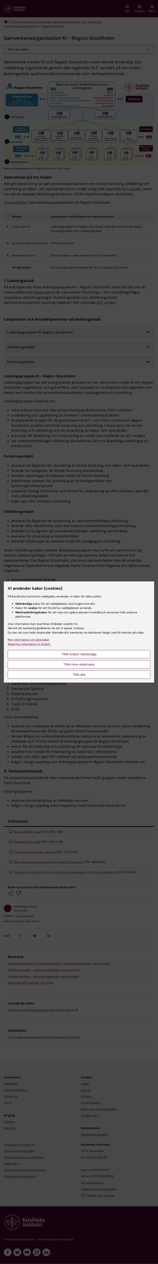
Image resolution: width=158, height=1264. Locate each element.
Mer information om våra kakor (28, 640)
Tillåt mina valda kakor (79, 664)
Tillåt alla (79, 675)
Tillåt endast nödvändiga (79, 654)
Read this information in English (29, 644)
